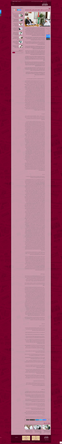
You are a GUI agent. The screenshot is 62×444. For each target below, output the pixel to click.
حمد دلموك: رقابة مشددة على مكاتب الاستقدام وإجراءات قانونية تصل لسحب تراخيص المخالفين (28, 431)
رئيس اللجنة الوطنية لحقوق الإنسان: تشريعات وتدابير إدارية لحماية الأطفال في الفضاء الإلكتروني (46, 431)
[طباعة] (0, 15)
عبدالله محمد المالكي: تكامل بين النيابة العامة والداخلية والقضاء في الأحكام (15, 46)
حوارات (47, 7)
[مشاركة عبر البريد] (0, 14)
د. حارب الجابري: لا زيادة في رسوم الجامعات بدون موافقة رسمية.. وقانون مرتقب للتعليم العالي (15, 42)
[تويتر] (0, 11)
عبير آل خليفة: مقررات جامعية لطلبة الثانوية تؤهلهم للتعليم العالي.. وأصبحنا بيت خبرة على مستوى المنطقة (37, 431)
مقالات (36, 436)
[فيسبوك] (0, 10)
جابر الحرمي (48, 28)
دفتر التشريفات (26, 437)
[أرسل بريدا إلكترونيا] (46, 28)
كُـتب (35, 437)
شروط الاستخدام (26, 439)
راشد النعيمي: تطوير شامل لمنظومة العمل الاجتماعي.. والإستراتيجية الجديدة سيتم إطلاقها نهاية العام (15, 33)
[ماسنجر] (0, 13)
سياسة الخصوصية (36, 439)
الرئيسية (49, 7)
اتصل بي (36, 438)
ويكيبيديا (26, 438)
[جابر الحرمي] (46, 4)
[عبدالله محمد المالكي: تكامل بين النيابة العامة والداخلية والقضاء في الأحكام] (20, 46)
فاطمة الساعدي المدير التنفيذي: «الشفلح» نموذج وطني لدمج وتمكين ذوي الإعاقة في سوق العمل (31, 1)
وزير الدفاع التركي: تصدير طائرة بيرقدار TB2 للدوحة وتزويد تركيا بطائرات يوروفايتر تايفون (15, 38)
